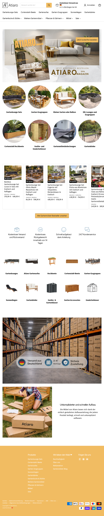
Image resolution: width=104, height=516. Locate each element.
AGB (47, 501)
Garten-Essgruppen (60, 12)
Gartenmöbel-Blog (60, 469)
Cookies (5, 503)
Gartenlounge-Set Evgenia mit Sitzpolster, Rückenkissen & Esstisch (55, 190)
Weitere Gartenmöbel (33, 18)
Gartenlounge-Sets (10, 12)
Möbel (69, 18)
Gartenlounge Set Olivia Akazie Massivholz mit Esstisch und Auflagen (33, 190)
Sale (77, 18)
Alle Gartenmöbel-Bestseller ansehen (52, 216)
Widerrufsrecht (37, 503)
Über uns (56, 462)
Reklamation (58, 466)
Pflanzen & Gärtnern (54, 18)
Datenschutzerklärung (16, 501)
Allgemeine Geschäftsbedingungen (20, 503)
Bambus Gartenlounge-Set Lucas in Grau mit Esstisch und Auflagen (11, 187)
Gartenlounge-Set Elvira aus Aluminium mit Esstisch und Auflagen (78, 188)
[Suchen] (49, 5)
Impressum (40, 501)
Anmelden (91, 5)
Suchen (5, 501)
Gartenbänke (89, 12)
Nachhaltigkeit (58, 459)
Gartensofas (44, 12)
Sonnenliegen (76, 12)
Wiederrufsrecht (30, 501)
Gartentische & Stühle (11, 18)
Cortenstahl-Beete (28, 12)
